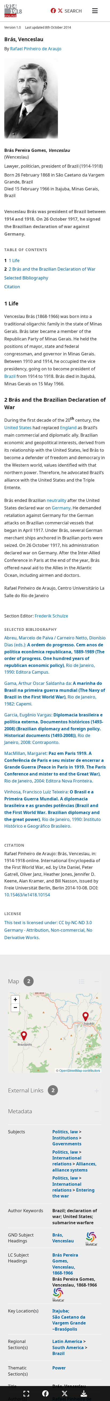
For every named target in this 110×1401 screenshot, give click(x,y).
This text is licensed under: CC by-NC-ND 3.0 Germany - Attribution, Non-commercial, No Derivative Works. (48, 930)
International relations (66, 1161)
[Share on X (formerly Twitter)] (64, 1393)
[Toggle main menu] (96, 10)
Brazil (9, 376)
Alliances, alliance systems (74, 1167)
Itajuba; (61, 1311)
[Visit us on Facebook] (53, 11)
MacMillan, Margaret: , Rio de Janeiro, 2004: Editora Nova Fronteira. (55, 767)
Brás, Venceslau (63, 1238)
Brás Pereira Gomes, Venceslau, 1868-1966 (65, 1264)
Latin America (67, 1341)
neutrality (56, 500)
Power (59, 1368)
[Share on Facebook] (45, 1393)
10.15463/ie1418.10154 (27, 895)
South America (68, 1347)
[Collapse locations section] (96, 981)
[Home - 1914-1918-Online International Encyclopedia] (14, 10)
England (68, 428)
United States (18, 428)
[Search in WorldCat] (91, 1239)
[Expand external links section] (96, 1090)
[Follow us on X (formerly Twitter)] (60, 11)
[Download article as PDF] (83, 1393)
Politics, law (65, 1132)
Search (73, 10)
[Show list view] (81, 981)
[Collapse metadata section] (96, 1111)
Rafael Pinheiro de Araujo (35, 49)
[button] (85, 1016)
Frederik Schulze (51, 616)
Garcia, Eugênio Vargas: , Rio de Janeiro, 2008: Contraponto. (53, 728)
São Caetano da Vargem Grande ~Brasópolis (69, 1323)
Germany (61, 508)
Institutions (65, 1138)
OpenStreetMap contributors (79, 1070)
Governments (66, 1144)
